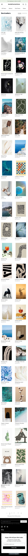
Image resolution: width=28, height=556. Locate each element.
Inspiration (24, 13)
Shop (2, 529)
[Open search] (23, 4)
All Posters (4, 8)
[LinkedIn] (8, 527)
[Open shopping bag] (25, 4)
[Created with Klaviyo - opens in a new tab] (14, 554)
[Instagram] (2, 527)
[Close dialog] (25, 535)
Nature (24, 8)
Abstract (10, 8)
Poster (19, 13)
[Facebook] (5, 526)
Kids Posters (17, 8)
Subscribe (23, 521)
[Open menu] (2, 4)
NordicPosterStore (14, 4)
